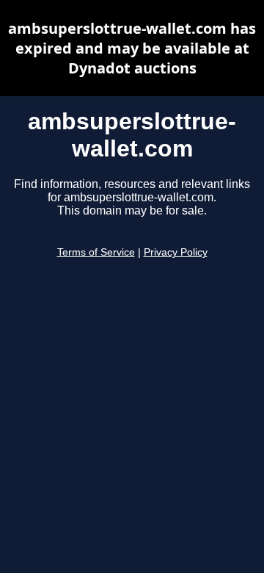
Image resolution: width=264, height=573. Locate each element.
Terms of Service (96, 252)
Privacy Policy (176, 252)
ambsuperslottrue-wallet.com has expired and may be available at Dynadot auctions (132, 48)
